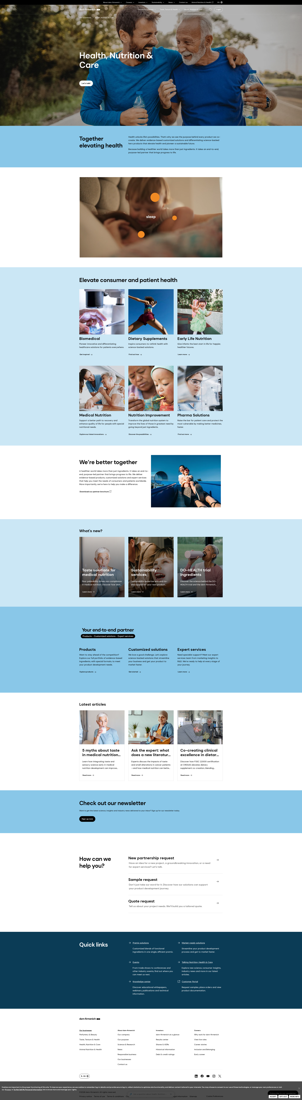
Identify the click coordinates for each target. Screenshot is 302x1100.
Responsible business (127, 1054)
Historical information (165, 1049)
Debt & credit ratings (165, 1054)
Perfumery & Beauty (88, 1034)
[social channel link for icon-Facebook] (202, 1076)
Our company (124, 1034)
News (120, 1049)
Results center (162, 1039)
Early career (199, 1054)
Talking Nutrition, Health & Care (197, 962)
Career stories (200, 1044)
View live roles (200, 1039)
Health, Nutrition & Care (89, 1044)
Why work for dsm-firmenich (206, 1034)
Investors (159, 1030)
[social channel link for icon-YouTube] (208, 1076)
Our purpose (123, 1039)
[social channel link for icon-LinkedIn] (196, 1076)
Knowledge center (142, 981)
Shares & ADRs (162, 1044)
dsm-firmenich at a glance (167, 1034)
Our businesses (85, 18)
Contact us (122, 1064)
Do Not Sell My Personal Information (28, 1090)
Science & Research (126, 1044)
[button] (210, 9)
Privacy (8, 1090)
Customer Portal (190, 981)
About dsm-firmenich (126, 1030)
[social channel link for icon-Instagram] (214, 1076)
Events (136, 962)
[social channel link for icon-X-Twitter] (220, 1076)
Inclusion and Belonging (204, 1049)
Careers (197, 1030)
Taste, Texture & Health (89, 1039)
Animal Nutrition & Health (90, 1049)
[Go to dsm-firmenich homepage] (89, 9)
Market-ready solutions (193, 942)
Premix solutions (141, 942)
